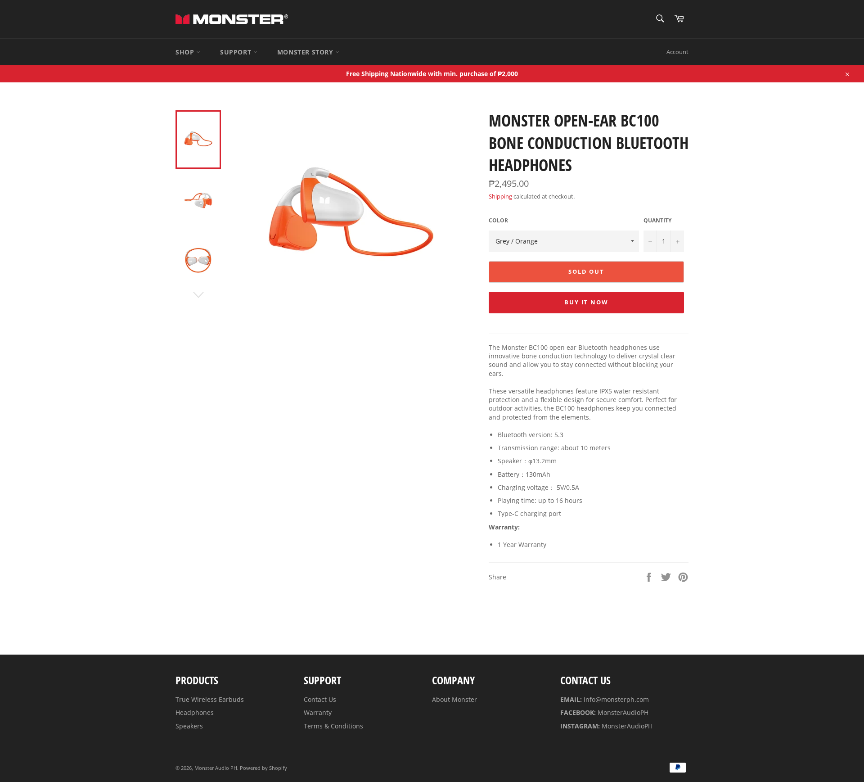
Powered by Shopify (263, 767)
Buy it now (586, 302)
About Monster (454, 699)
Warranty (318, 712)
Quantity (657, 220)
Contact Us (320, 699)
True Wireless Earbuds (210, 699)
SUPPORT (236, 52)
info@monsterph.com (616, 699)
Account (677, 52)
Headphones (195, 712)
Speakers (189, 726)
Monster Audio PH (215, 767)
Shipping (500, 196)
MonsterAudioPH (623, 712)
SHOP (186, 52)
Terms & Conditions (333, 726)
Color (498, 220)
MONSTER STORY (306, 52)
